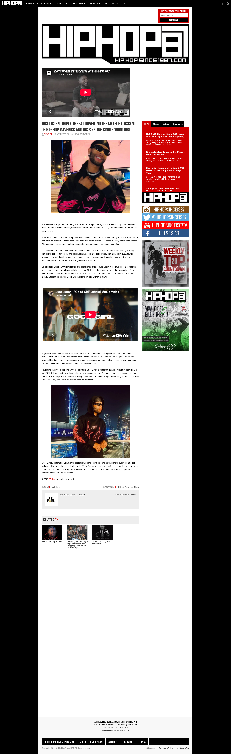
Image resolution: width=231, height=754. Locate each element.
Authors (112, 742)
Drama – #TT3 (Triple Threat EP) (101, 543)
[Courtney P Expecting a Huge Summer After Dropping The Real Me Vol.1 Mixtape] (78, 532)
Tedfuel (48, 134)
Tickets (112, 3)
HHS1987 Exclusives (125, 487)
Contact (127, 3)
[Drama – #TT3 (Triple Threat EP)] (103, 532)
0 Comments (84, 134)
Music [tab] (156, 124)
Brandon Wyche (166, 748)
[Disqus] (90, 592)
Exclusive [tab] (178, 124)
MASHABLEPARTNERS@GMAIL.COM (115, 730)
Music (136, 487)
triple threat (56, 487)
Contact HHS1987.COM (91, 742)
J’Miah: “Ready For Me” (52, 542)
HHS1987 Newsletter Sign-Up (173, 11)
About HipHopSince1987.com (59, 742)
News (95, 3)
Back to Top (184, 748)
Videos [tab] (166, 124)
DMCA (143, 742)
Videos (79, 3)
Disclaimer (128, 742)
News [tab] (146, 124)
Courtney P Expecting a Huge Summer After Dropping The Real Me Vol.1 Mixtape (77, 545)
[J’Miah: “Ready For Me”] (53, 532)
